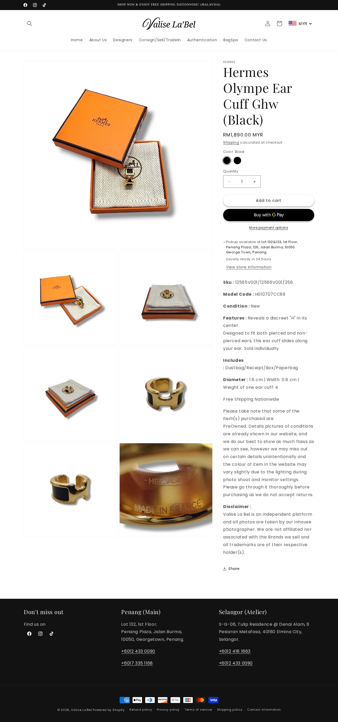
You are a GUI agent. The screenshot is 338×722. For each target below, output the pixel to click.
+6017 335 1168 (137, 663)
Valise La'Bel (81, 710)
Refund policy (140, 709)
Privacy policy (168, 709)
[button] (29, 23)
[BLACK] (237, 160)
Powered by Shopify (109, 710)
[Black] (227, 160)
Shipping (231, 142)
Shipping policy (229, 709)
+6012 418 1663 (235, 651)
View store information (248, 267)
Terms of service (198, 709)
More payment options (268, 227)
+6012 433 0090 (138, 651)
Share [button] (234, 568)
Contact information (264, 709)
